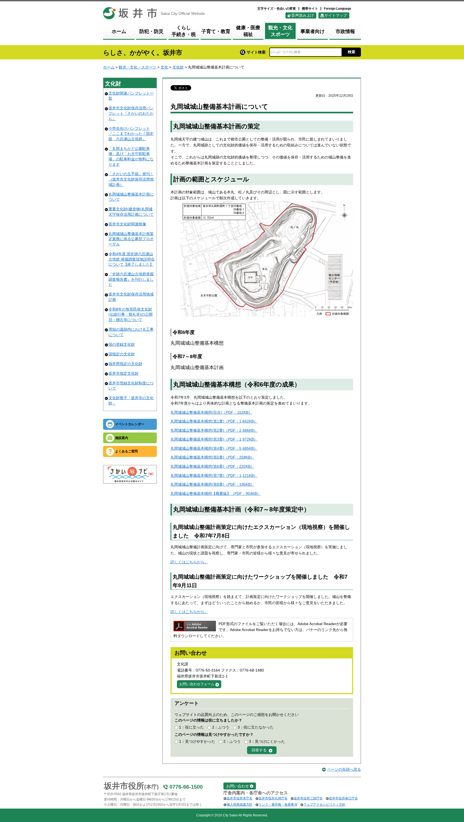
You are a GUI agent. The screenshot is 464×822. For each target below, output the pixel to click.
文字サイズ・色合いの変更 (276, 8)
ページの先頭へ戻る (344, 769)
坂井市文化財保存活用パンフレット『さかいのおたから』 (131, 113)
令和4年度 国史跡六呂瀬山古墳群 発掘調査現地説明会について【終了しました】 (131, 259)
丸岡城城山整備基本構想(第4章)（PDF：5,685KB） (214, 448)
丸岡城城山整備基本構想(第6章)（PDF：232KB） (212, 466)
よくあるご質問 (126, 451)
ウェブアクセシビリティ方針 (324, 804)
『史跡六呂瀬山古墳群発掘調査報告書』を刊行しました (131, 279)
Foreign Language (337, 8)
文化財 (178, 67)
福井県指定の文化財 (125, 364)
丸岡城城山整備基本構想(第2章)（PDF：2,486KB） (214, 430)
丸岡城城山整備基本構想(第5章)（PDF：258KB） (212, 457)
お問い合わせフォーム (196, 684)
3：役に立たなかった (256, 727)
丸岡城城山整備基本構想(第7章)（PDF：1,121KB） (214, 475)
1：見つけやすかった (197, 741)
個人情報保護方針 (239, 804)
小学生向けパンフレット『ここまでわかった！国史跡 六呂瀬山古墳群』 (131, 133)
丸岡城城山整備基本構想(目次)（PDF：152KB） (211, 412)
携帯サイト (310, 8)
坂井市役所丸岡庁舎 (273, 798)
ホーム (108, 67)
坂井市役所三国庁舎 (308, 798)
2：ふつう (220, 727)
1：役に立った (191, 727)
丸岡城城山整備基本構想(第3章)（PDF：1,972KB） (214, 439)
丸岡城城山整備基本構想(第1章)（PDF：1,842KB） (214, 421)
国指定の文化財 (121, 354)
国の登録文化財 (121, 344)
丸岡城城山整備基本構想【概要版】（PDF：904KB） (216, 493)
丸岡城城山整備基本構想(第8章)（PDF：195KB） (212, 484)
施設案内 (121, 438)
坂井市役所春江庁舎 (343, 798)
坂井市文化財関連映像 (127, 224)
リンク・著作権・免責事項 (278, 804)
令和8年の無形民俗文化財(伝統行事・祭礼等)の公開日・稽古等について (130, 314)
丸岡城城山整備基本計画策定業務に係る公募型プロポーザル (131, 239)
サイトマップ (335, 15)
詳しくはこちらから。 (189, 562)
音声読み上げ (302, 15)
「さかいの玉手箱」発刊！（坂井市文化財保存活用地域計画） (131, 179)
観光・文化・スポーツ (137, 67)
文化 (164, 67)
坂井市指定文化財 (123, 373)
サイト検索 (256, 52)
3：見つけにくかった (267, 741)
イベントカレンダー (129, 424)
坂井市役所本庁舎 (239, 798)
